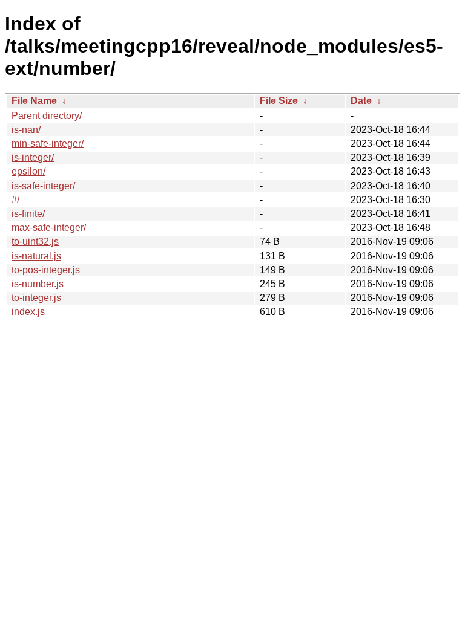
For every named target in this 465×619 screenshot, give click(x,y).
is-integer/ (33, 157)
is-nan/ (26, 130)
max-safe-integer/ (49, 227)
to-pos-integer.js (46, 270)
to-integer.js (36, 298)
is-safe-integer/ (43, 186)
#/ (15, 200)
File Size (279, 101)
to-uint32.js (35, 241)
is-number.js (38, 284)
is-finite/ (28, 214)
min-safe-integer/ (48, 143)
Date (361, 101)
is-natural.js (36, 256)
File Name (34, 101)
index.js (28, 311)
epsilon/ (28, 171)
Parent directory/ (47, 116)
